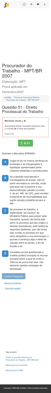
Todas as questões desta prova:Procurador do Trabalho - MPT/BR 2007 (22, 358)
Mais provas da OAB (14, 370)
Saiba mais (9, 133)
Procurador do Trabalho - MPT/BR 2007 (22, 100)
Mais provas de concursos (16, 365)
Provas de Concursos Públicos (26, 97)
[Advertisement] (25, 34)
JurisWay (7, 97)
